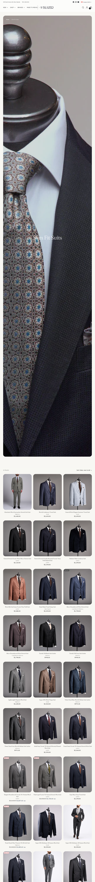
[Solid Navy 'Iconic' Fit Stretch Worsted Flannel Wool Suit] (47, 726)
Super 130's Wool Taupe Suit (47, 700)
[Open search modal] (83, 7)
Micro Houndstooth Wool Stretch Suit (78, 607)
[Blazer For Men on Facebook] (73, 2)
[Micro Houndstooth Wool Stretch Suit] (77, 587)
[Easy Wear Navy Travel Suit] (77, 774)
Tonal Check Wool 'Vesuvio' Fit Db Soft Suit (17, 843)
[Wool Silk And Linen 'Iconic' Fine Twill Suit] (17, 587)
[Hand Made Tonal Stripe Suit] (47, 587)
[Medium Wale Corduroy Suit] (77, 538)
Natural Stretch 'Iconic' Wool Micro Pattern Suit (17, 558)
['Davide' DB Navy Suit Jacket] (77, 633)
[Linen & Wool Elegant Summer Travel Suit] (77, 492)
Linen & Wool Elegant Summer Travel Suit (77, 512)
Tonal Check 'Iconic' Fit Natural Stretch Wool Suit (77, 746)
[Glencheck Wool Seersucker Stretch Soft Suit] (17, 492)
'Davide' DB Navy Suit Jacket (77, 653)
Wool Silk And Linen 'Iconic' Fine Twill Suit (17, 607)
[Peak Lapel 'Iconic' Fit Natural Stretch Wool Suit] (47, 774)
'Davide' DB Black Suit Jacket (47, 653)
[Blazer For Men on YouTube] (78, 2)
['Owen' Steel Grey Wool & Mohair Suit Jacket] (17, 726)
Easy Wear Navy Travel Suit (78, 794)
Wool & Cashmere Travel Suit (47, 512)
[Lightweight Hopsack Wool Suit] (17, 680)
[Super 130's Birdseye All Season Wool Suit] (47, 823)
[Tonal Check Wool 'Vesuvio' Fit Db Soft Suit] (17, 823)
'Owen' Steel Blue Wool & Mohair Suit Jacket (77, 700)
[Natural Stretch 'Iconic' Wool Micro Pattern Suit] (17, 538)
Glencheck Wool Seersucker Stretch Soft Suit (17, 512)
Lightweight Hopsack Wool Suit (17, 700)
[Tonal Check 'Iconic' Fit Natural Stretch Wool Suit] (77, 726)
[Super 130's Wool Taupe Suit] (47, 680)
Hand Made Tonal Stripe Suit (47, 607)
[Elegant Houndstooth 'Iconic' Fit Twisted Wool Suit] (17, 774)
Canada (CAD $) (87, 2)
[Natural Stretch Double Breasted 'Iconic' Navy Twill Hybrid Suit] (47, 538)
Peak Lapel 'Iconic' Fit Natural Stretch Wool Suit (47, 794)
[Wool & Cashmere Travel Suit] (47, 492)
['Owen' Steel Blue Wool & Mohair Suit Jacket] (77, 680)
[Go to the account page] (87, 7)
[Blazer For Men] (47, 7)
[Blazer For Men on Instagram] (76, 2)
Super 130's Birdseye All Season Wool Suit (47, 843)
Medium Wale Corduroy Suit (77, 558)
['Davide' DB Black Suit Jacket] (47, 633)
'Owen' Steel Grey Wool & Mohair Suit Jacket (17, 746)
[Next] (39, 7)
